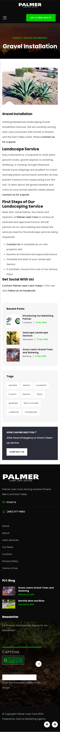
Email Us (11, 502)
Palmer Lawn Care (27, 217)
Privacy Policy (10, 561)
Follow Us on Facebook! (22, 290)
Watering (27, 356)
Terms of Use (10, 568)
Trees (39, 394)
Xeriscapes (28, 339)
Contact (7, 554)
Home (17, 38)
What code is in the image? (18, 671)
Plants (13, 394)
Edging (13, 385)
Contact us (16, 452)
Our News (7, 547)
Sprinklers (31, 412)
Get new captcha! (3, 667)
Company (27, 322)
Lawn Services (10, 540)
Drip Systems (31, 403)
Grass (26, 385)
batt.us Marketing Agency (31, 718)
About (5, 533)
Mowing (13, 403)
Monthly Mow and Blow (31, 600)
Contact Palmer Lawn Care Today (22, 285)
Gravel (26, 394)
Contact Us (13, 244)
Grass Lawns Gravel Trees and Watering (38, 351)
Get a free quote (41, 17)
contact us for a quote (15, 194)
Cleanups (41, 385)
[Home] (30, 5)
